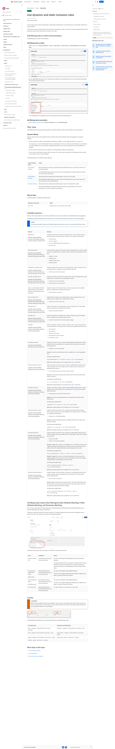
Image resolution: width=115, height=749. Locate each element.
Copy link (101, 8)
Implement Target (6, 31)
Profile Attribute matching (34, 650)
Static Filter (30, 205)
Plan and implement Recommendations (11, 58)
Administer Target (6, 28)
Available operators (96, 29)
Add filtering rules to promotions (100, 19)
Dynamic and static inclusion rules (11, 84)
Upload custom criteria (9, 81)
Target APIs (5, 125)
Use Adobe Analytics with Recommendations (13, 106)
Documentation (30, 8)
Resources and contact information (9, 128)
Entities (5, 60)
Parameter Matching (32, 183)
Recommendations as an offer (9, 114)
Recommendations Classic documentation (12, 120)
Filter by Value (96, 27)
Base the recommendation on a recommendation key (11, 74)
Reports (4, 47)
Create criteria (7, 68)
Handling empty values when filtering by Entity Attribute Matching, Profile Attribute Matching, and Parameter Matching (102, 34)
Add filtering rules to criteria (99, 16)
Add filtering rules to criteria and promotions (101, 13)
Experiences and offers (7, 44)
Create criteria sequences (9, 71)
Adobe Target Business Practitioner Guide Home (11, 20)
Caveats (94, 37)
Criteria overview (8, 66)
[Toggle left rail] (22, 5)
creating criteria (35, 45)
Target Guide (43, 8)
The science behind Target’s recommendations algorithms (10, 78)
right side (73, 362)
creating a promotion (36, 122)
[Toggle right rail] (92, 5)
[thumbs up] (63, 747)
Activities (5, 39)
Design (5, 109)
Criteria (5, 63)
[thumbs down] (66, 747)
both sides (72, 407)
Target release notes (7, 23)
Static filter (8, 98)
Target (37, 8)
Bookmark (96, 8)
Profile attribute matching (10, 92)
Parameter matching (10, 95)
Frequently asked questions (9, 117)
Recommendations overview (9, 52)
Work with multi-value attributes (36, 656)
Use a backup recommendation (11, 101)
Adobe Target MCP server (8, 34)
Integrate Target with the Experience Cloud (11, 36)
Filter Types (95, 21)
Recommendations (33, 20)
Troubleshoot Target (7, 122)
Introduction (5, 26)
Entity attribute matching (10, 90)
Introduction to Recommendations (10, 55)
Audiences (5, 42)
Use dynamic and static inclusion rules (13, 87)
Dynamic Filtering (97, 24)
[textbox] (12, 12)
